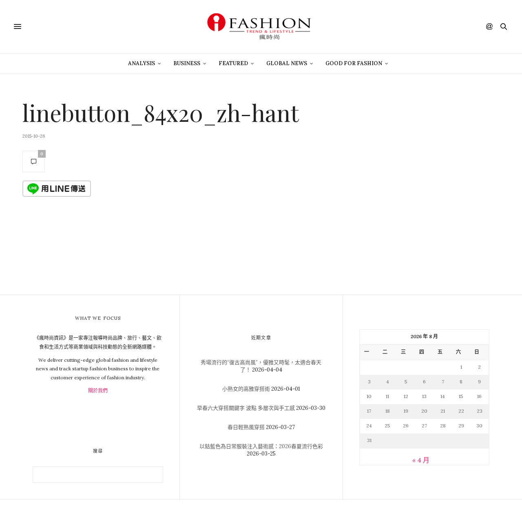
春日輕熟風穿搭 (246, 427)
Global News (286, 63)
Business (186, 63)
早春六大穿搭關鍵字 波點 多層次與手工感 (246, 408)
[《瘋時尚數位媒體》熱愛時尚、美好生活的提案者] (261, 26)
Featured (233, 63)
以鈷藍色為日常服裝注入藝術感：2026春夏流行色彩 (261, 446)
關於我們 (98, 390)
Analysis (141, 63)
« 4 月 (420, 460)
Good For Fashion (353, 63)
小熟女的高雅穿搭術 (246, 388)
